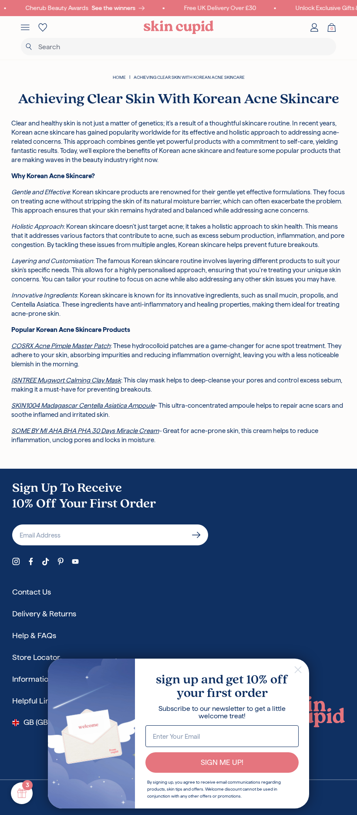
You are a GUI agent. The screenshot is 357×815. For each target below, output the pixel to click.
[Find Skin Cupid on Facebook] (31, 561)
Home (119, 77)
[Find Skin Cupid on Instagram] (16, 561)
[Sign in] (314, 27)
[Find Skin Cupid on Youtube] (75, 561)
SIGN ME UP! (222, 762)
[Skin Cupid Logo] (179, 27)
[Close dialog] (298, 669)
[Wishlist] (42, 27)
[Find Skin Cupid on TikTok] (46, 561)
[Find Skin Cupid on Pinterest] (60, 561)
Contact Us (31, 592)
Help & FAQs (34, 635)
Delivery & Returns (44, 613)
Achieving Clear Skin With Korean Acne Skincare (189, 77)
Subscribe (196, 534)
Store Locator (36, 657)
